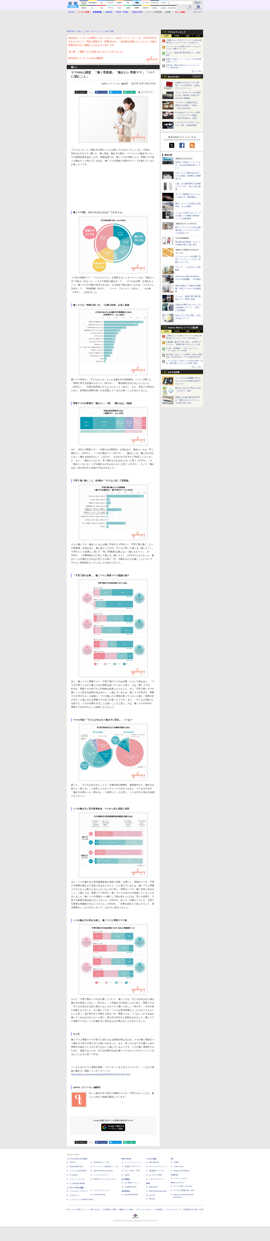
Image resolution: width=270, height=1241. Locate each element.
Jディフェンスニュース (158, 1166)
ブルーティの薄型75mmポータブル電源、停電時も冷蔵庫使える (188, 176)
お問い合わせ (95, 1209)
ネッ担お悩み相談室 (77, 1183)
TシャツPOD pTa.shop (183, 1186)
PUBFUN (174, 1175)
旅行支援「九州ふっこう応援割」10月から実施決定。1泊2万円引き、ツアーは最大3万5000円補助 (184, 357)
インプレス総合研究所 (78, 1171)
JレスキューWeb (155, 1175)
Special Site (173, 76)
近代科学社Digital (131, 1195)
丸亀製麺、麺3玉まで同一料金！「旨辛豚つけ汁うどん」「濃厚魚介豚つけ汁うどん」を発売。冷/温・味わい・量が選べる (183, 344)
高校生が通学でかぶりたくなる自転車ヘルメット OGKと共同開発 (188, 307)
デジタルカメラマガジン (79, 1191)
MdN (148, 1183)
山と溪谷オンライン (132, 1183)
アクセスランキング (176, 32)
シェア (103, 92)
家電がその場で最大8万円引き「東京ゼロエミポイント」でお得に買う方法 (188, 400)
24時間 (176, 36)
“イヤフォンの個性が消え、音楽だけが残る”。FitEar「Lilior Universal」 (187, 105)
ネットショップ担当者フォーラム (106, 1166)
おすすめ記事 (174, 372)
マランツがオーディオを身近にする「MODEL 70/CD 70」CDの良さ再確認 (188, 95)
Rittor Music (126, 1159)
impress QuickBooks (181, 1171)
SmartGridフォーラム (102, 1162)
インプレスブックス (101, 1190)
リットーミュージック (132, 1162)
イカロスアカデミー (156, 1179)
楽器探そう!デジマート (133, 1166)
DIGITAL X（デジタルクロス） (105, 1179)
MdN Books (153, 1187)
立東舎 (127, 1175)
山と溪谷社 (126, 1179)
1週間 (187, 36)
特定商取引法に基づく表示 (193, 1209)
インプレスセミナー (101, 1175)
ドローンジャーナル (77, 1179)
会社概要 (159, 1209)
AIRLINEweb (154, 1162)
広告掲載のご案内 (109, 1209)
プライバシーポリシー (144, 1209)
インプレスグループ (172, 1209)
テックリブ (150, 1195)
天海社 (176, 1162)
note (131, 92)
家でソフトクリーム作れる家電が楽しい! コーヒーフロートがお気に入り (188, 230)
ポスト (82, 92)
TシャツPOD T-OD (132, 1171)
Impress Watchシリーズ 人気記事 (183, 327)
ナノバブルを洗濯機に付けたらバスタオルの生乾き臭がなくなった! (188, 381)
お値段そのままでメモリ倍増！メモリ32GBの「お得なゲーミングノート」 (187, 85)
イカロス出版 (151, 1159)
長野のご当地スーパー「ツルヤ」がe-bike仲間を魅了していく (188, 165)
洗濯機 (167, 12)
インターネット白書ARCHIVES (82, 1200)
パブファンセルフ (180, 1178)
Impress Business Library (103, 1171)
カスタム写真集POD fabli (184, 1190)
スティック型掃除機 (153, 12)
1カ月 (198, 36)
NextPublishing (99, 1195)
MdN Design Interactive (158, 1191)
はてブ (117, 92)
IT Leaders (74, 1175)
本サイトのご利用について (77, 1209)
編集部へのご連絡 (126, 1209)
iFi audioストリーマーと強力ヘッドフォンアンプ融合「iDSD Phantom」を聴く (188, 115)
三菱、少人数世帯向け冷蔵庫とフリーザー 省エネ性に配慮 (188, 186)
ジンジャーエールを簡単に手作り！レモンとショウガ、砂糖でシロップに (188, 259)
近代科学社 (126, 1191)
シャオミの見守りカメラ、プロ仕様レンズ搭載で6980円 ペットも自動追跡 (188, 216)
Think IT (73, 1162)
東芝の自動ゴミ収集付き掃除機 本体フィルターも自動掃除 (188, 288)
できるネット (75, 1195)
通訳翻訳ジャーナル (156, 1171)
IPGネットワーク (177, 1183)
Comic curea (178, 1166)
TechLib (152, 1199)
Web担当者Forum (76, 1166)
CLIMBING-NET (130, 1187)
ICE (172, 1159)
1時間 (166, 36)
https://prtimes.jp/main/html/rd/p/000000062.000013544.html (100, 1074)
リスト (91, 92)
